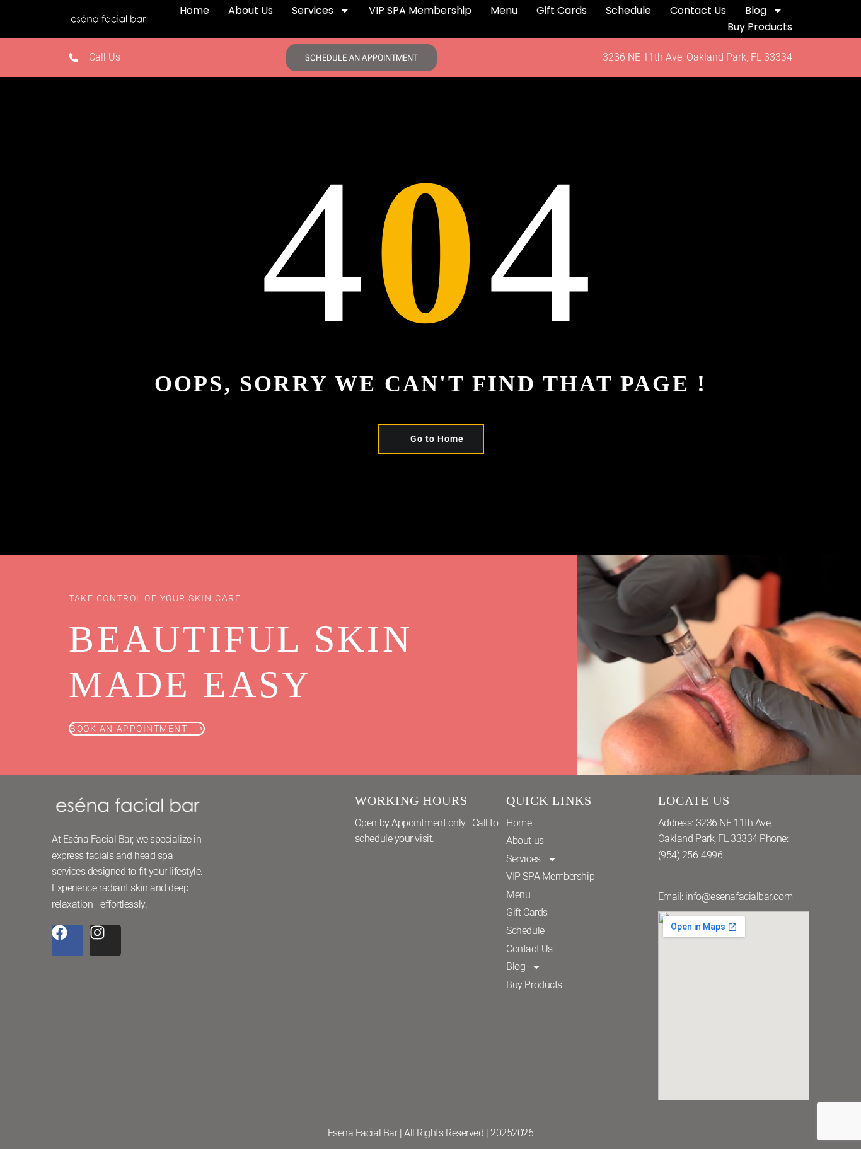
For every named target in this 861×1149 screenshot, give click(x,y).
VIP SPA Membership (420, 10)
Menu (503, 10)
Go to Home (437, 439)
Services (312, 10)
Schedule (628, 10)
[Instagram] (105, 940)
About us (250, 10)
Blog (755, 10)
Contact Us (698, 10)
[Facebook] (67, 940)
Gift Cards (561, 10)
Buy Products (759, 27)
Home (194, 10)
